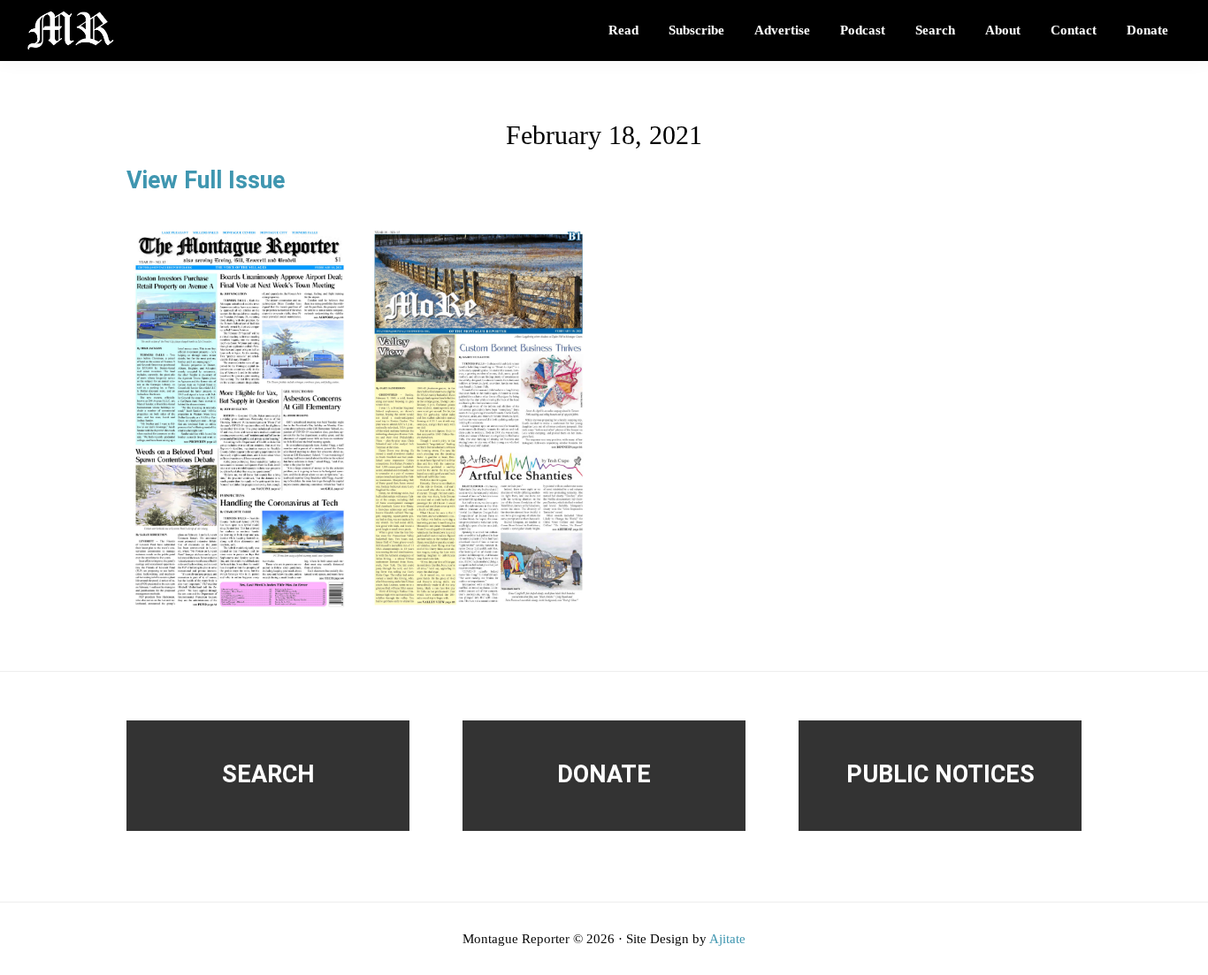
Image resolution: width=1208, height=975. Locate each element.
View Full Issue (205, 180)
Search (268, 774)
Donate (604, 774)
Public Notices (940, 774)
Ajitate (727, 939)
